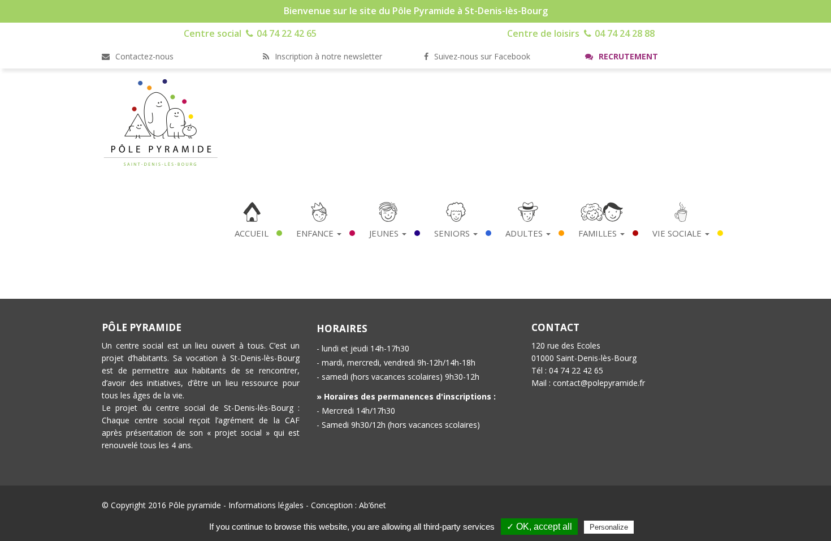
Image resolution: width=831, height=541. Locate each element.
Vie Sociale (678, 233)
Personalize (609, 527)
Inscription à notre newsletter (327, 56)
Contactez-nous (143, 56)
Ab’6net (372, 505)
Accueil (252, 233)
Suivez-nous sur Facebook (481, 56)
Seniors (453, 233)
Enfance (316, 233)
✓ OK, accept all (539, 526)
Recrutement (627, 56)
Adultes (525, 233)
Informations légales (266, 505)
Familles (598, 233)
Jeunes (385, 233)
